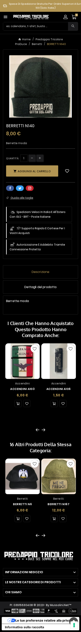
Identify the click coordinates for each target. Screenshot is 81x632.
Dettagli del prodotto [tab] (40, 287)
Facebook (10, 188)
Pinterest (30, 188)
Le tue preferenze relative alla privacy (44, 620)
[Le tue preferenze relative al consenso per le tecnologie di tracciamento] (74, 625)
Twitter (20, 188)
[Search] (73, 26)
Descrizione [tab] (41, 272)
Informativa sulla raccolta (24, 627)
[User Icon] (65, 17)
